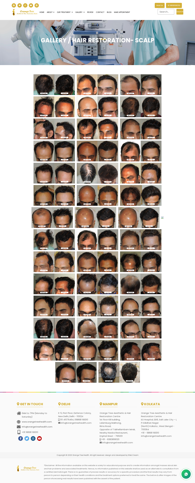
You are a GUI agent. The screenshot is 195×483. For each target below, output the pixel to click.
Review (90, 12)
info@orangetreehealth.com (37, 426)
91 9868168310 (174, 5)
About (50, 12)
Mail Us (159, 5)
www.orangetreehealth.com (37, 421)
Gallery (79, 12)
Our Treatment (64, 12)
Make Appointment (122, 12)
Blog (109, 12)
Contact (100, 12)
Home (42, 12)
